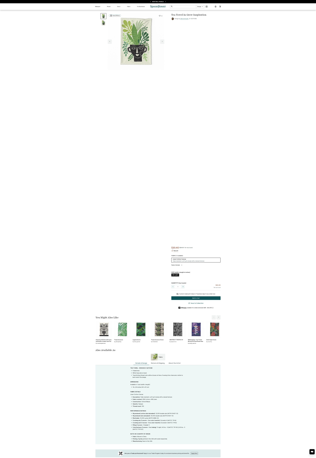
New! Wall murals (158, 1)
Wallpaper (97, 6)
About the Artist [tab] (175, 363)
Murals (109, 6)
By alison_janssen (136, 341)
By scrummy (209, 341)
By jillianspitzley (117, 341)
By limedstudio (154, 341)
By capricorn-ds (173, 341)
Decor (118, 6)
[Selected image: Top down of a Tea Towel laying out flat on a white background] (103, 16)
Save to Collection (195, 303)
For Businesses (141, 6)
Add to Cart (196, 298)
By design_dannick (192, 343)
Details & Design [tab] (141, 363)
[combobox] (200, 6)
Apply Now (194, 453)
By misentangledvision (101, 343)
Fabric (128, 6)
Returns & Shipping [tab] (158, 363)
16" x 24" (175, 275)
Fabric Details (177, 265)
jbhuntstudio (184, 18)
